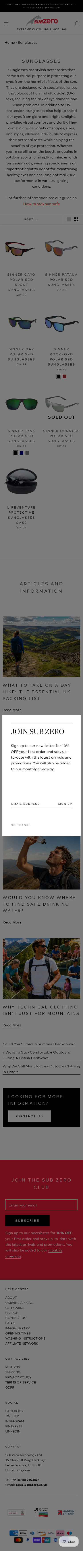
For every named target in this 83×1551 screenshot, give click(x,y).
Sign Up (65, 803)
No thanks (21, 825)
